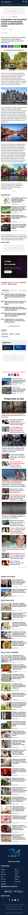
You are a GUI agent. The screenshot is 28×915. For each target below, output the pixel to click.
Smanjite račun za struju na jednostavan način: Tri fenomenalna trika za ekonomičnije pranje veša (19, 634)
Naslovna (3, 16)
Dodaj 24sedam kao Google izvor (15, 50)
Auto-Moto (15, 728)
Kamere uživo (10, 4)
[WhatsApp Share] (17, 46)
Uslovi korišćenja (9, 909)
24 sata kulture (15, 586)
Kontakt (10, 905)
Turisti (11, 334)
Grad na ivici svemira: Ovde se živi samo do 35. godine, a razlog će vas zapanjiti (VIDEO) (18, 226)
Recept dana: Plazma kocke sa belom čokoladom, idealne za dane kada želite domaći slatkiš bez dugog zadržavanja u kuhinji (19, 837)
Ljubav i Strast (15, 775)
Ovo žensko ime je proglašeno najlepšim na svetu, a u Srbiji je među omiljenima (19, 686)
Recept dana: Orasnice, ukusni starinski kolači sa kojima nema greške (19, 695)
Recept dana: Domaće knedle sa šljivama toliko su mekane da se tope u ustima (19, 733)
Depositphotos (19, 909)
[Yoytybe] (15, 900)
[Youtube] (18, 375)
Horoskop (17, 881)
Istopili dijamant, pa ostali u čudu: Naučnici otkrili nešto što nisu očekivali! (19, 817)
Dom (13, 610)
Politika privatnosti (17, 907)
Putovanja (14, 16)
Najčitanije (14, 290)
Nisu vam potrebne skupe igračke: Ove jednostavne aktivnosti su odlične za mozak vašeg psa (19, 705)
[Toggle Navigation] (26, 1)
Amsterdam (5, 334)
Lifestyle (9, 16)
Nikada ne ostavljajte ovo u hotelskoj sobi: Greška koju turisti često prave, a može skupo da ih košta (19, 714)
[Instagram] (12, 375)
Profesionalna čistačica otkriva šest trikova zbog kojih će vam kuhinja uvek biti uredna (19, 624)
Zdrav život (15, 747)
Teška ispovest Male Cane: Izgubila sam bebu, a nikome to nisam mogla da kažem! (15, 303)
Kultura (17, 872)
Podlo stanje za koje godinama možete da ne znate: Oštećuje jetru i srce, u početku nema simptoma (19, 808)
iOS (12, 282)
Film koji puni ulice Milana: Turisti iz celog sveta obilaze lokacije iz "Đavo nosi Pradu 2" (18, 582)
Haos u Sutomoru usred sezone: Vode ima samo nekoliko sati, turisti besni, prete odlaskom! (18, 390)
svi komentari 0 (7, 347)
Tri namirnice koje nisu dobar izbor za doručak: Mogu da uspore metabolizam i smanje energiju (18, 742)
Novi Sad (17, 884)
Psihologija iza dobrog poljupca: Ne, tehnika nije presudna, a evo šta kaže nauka (19, 771)
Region (14, 393)
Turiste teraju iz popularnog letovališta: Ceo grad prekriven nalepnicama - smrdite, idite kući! (19, 200)
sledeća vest (16, 387)
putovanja (5, 336)
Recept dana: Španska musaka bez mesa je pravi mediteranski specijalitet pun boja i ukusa (19, 667)
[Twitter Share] (24, 46)
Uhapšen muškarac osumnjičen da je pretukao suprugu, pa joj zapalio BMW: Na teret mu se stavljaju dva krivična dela (15, 296)
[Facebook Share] (4, 46)
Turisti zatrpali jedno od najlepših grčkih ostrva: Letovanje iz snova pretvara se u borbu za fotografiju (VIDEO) (19, 381)
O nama (5, 905)
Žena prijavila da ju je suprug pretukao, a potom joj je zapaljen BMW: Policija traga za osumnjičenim (15, 315)
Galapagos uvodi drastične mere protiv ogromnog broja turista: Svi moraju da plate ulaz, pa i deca (18, 208)
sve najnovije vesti (14, 326)
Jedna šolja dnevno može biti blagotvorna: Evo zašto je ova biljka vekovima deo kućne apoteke (19, 752)
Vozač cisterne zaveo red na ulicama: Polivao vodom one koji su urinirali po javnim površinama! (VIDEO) (19, 790)
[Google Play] (19, 891)
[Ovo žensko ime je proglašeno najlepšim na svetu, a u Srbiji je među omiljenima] (6, 687)
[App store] (8, 891)
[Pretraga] (23, 2)
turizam (17, 334)
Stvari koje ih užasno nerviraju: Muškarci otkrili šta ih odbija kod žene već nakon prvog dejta (19, 799)
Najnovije (3, 4)
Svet (2, 877)
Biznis (16, 869)
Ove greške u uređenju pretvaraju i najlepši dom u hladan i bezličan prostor (19, 605)
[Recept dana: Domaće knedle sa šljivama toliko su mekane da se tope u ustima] (6, 734)
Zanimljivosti (15, 690)
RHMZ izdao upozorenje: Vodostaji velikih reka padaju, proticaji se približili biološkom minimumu (16, 309)
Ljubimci (14, 709)
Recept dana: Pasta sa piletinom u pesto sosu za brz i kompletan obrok (19, 780)
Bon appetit (15, 648)
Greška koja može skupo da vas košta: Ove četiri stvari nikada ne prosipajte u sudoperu (19, 761)
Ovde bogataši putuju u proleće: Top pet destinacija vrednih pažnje (19, 217)
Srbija (13, 596)
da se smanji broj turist (18, 235)
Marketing (22, 905)
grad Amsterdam (6, 75)
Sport (20, 4)
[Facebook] (9, 375)
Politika (16, 4)
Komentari (22, 290)
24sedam (3, 284)
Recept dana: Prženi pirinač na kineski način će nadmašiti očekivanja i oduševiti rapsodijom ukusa (19, 643)
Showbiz (25, 4)
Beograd (17, 877)
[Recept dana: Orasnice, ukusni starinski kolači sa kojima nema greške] (6, 697)
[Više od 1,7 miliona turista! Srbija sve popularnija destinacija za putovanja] (6, 593)
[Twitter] (15, 375)
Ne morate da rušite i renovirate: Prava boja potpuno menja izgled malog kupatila (18, 676)
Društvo (3, 881)
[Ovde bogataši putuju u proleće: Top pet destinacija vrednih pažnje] (6, 218)
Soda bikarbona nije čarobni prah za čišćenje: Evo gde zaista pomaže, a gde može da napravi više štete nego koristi (19, 657)
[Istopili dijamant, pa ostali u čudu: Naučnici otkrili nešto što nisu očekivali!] (6, 819)
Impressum (16, 905)
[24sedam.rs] (6, 2)
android (17, 282)
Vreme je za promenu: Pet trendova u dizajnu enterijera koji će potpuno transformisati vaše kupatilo (19, 615)
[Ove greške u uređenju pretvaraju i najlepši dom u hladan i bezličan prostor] (6, 607)
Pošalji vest (9, 907)
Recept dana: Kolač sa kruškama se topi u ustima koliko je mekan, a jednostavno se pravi (19, 827)
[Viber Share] (11, 46)
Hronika (3, 879)
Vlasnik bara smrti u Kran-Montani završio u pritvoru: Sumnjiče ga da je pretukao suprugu (15, 321)
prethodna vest (17, 378)
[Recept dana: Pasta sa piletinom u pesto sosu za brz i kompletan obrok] (6, 782)
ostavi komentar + (19, 347)
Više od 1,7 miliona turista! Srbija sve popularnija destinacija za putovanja (19, 591)
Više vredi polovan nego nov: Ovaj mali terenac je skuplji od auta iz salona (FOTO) (19, 723)
